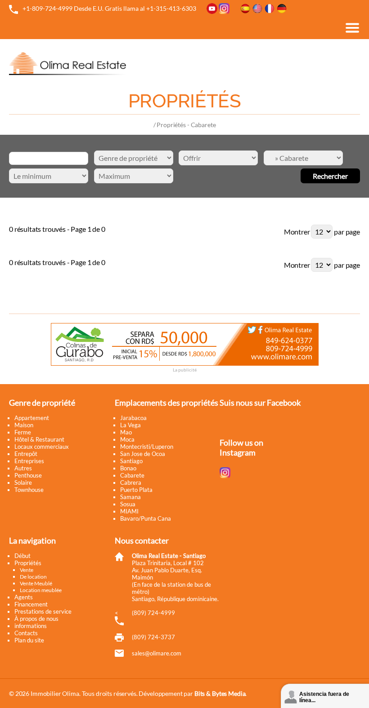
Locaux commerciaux (41, 446)
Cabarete (132, 475)
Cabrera (130, 482)
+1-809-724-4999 (47, 8)
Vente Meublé (36, 583)
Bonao (128, 468)
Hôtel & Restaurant (39, 439)
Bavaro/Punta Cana (145, 518)
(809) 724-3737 (153, 637)
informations (30, 625)
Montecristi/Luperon (146, 446)
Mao (126, 432)
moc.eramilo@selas (156, 653)
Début (22, 555)
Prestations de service (43, 611)
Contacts (26, 633)
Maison (23, 425)
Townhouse (29, 489)
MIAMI (129, 511)
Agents (23, 597)
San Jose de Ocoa (142, 453)
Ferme (22, 432)
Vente (26, 569)
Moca (127, 439)
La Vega (130, 425)
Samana (130, 496)
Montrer (297, 231)
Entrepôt (25, 453)
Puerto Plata (136, 489)
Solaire (23, 482)
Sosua (127, 504)
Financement (31, 604)
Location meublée (41, 590)
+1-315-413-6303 (171, 8)
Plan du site (29, 640)
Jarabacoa (133, 417)
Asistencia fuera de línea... (324, 697)
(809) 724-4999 (153, 612)
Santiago (131, 461)
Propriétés (27, 562)
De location (33, 576)
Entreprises (29, 461)
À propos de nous (36, 618)
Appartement (31, 417)
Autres (23, 468)
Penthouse (28, 475)
